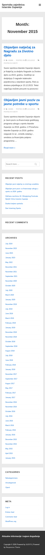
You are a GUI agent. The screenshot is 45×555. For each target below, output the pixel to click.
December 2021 (11, 267)
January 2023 (10, 258)
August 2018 (9, 351)
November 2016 (11, 407)
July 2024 (8, 244)
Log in (7, 507)
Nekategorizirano (11, 478)
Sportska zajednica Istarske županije (13, 6)
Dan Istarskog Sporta (13, 208)
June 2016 (9, 421)
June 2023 (9, 253)
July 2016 (8, 416)
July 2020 (8, 290)
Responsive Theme (13, 547)
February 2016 (10, 430)
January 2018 (10, 369)
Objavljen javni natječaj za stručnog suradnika (22, 184)
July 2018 (8, 355)
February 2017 (10, 393)
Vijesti (15, 63)
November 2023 (11, 248)
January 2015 (10, 458)
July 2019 (8, 309)
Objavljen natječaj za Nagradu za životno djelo (19, 51)
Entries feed (9, 512)
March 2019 (9, 318)
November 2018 (11, 337)
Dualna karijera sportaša (14, 203)
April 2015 (9, 453)
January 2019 (10, 328)
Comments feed (11, 517)
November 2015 (11, 444)
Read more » (9, 148)
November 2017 (11, 374)
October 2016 (10, 411)
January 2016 (10, 435)
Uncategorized (10, 483)
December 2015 (11, 439)
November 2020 (11, 281)
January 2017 (10, 397)
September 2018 (11, 346)
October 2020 (10, 286)
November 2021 (11, 272)
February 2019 (10, 323)
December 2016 (11, 402)
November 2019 (11, 304)
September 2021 (11, 276)
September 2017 (11, 379)
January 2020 (10, 300)
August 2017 (9, 383)
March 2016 (9, 425)
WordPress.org (10, 521)
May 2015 (8, 449)
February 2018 (10, 365)
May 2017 (8, 388)
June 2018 (9, 360)
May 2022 (8, 262)
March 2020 (9, 295)
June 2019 (9, 313)
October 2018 (10, 341)
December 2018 (11, 332)
